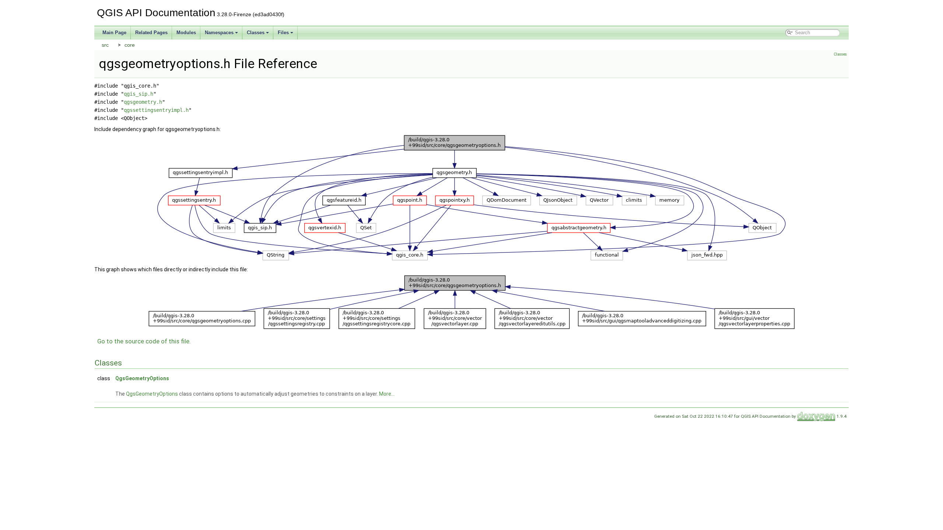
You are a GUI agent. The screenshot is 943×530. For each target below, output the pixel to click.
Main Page (114, 32)
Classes (255, 32)
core (130, 45)
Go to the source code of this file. (144, 341)
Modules (186, 32)
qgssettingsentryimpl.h (156, 110)
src (105, 45)
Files (283, 32)
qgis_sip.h (138, 94)
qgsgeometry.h (143, 102)
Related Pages (151, 32)
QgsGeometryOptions (142, 378)
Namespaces (219, 32)
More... (387, 394)
